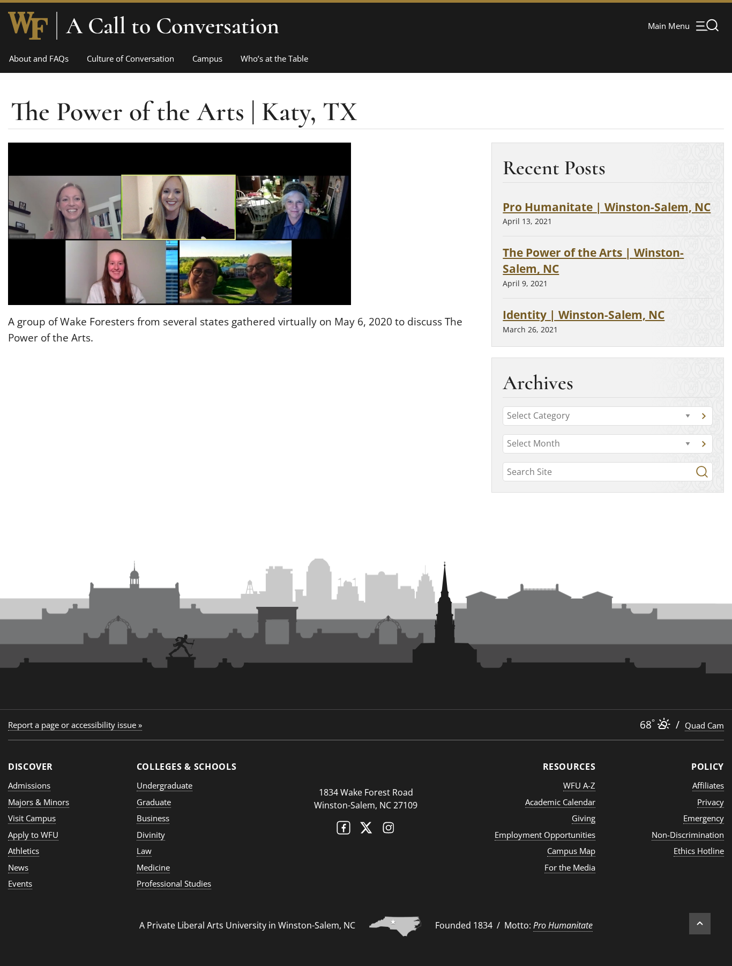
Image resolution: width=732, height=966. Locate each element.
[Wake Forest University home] (28, 26)
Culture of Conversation (130, 58)
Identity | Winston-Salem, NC (583, 314)
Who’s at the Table (274, 58)
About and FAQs (39, 58)
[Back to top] (700, 923)
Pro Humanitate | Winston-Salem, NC (607, 206)
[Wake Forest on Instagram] (388, 830)
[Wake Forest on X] (366, 830)
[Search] (702, 472)
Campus (207, 58)
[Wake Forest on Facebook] (343, 830)
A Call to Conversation (172, 26)
